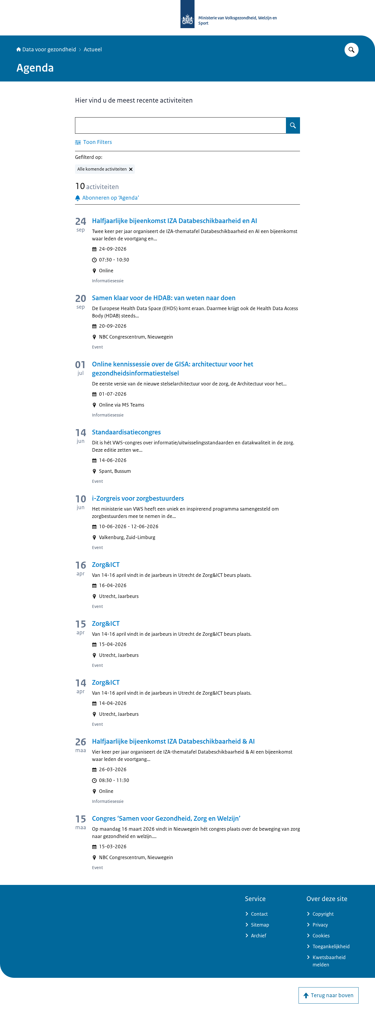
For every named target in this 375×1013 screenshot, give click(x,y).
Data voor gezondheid (49, 49)
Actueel (93, 49)
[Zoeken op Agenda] (293, 125)
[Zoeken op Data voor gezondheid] (352, 50)
